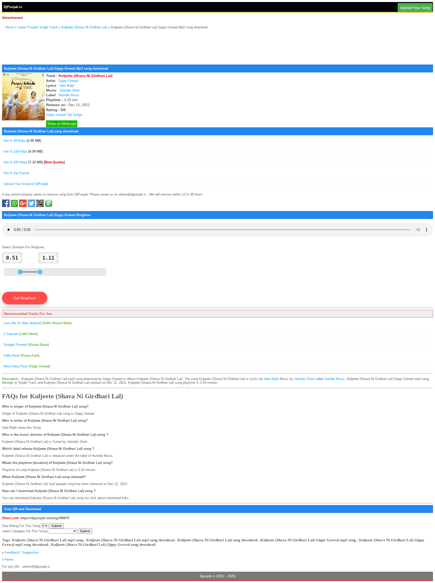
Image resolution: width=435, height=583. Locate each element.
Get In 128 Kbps (23, 151)
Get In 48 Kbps (22, 140)
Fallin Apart (22, 355)
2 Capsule (21, 334)
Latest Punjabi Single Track (37, 27)
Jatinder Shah (69, 90)
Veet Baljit (66, 85)
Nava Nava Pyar (27, 366)
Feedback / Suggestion (22, 552)
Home (9, 27)
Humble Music (69, 95)
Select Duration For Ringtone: (23, 247)
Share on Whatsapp (61, 124)
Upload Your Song (415, 8)
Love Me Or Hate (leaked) (37, 323)
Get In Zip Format (16, 173)
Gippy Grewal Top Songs (64, 115)
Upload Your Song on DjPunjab (26, 184)
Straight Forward (26, 345)
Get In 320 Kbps (34, 162)
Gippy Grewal (68, 81)
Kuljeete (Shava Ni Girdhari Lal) (84, 27)
